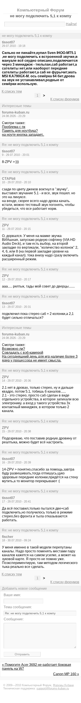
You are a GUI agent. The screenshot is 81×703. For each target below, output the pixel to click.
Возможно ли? (13, 349)
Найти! (71, 24)
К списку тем (12, 91)
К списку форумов (64, 99)
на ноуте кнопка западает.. (23, 134)
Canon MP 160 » (66, 674)
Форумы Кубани (63, 685)
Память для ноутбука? (20, 131)
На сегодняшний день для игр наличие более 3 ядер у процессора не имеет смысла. (40, 358)
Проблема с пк (13, 127)
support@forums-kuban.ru (53, 688)
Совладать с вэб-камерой (22, 352)
